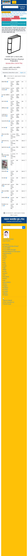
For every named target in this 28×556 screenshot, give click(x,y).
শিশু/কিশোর (6, 277)
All (24, 72)
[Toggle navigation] (14, 2)
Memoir (5, 293)
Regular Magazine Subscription (12, 251)
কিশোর (5, 278)
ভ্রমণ (5, 262)
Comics (6, 289)
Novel (5, 284)
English (21, 72)
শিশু (4, 275)
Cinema (6, 291)
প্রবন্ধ (5, 259)
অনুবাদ (5, 266)
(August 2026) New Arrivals (11, 246)
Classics (6, 287)
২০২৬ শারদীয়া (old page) (10, 250)
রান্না (4, 280)
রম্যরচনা (5, 273)
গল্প (4, 260)
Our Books (6, 244)
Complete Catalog (6, 12)
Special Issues (7, 253)
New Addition (7, 282)
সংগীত (5, 271)
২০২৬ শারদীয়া (7, 248)
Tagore (5, 286)
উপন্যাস (5, 257)
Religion (6, 295)
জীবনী (5, 269)
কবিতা (5, 255)
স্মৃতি (5, 268)
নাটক (5, 264)
